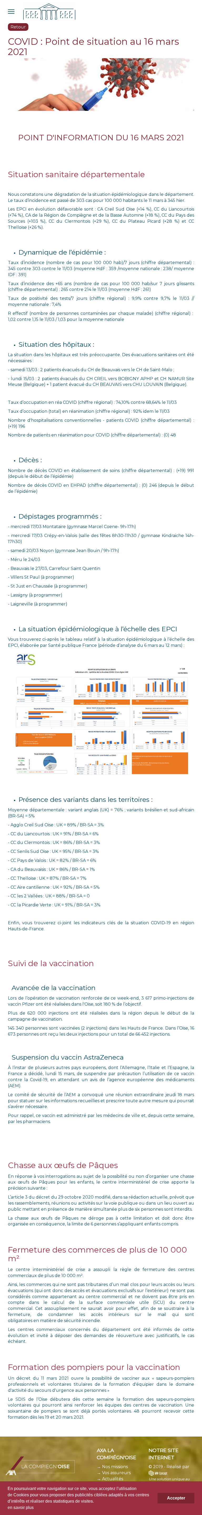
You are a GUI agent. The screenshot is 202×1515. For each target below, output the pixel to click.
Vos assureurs (116, 1472)
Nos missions (115, 1466)
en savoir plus (21, 1507)
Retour (18, 26)
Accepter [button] (176, 1498)
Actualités (112, 1478)
